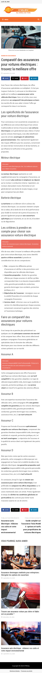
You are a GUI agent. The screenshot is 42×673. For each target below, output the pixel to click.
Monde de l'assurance (8, 56)
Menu (6, 19)
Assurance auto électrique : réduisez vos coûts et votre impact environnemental (20, 649)
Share (7, 78)
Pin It (25, 78)
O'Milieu (26, 666)
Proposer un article (26, 671)
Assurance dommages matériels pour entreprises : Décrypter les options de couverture (20, 573)
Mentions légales (15, 671)
